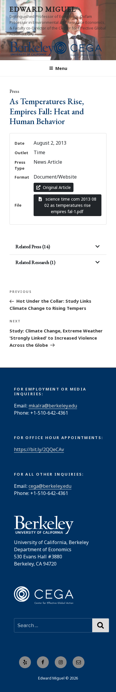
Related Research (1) (35, 262)
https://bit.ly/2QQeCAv (39, 449)
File (18, 205)
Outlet (21, 152)
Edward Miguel (43, 9)
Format (22, 177)
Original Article (57, 187)
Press (14, 91)
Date (19, 143)
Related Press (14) (32, 246)
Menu (61, 68)
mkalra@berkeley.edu (53, 405)
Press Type (20, 165)
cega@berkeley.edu (50, 486)
